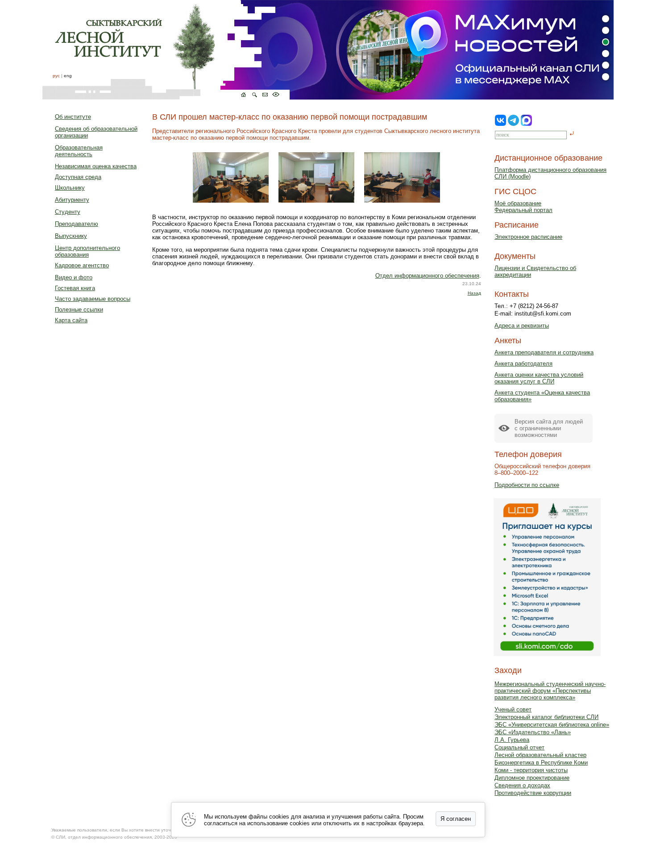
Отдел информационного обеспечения (427, 275)
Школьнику (70, 187)
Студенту (67, 211)
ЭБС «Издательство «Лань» (532, 732)
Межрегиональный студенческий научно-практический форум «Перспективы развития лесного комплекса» (550, 691)
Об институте (73, 116)
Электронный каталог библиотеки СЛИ (546, 717)
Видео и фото (73, 277)
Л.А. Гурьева (511, 739)
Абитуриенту (72, 199)
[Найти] (572, 134)
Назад (474, 293)
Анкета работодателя (523, 363)
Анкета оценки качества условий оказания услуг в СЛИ (538, 378)
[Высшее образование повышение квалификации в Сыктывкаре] (166, 50)
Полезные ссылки (79, 309)
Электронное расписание (528, 236)
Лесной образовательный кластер (540, 755)
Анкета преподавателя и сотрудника (544, 352)
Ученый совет (512, 709)
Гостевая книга (75, 288)
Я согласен (455, 818)
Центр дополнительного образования (87, 251)
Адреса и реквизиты (521, 325)
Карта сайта (71, 320)
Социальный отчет (519, 747)
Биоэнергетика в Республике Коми (541, 762)
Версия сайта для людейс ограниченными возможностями (549, 428)
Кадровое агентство (82, 265)
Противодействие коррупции (532, 793)
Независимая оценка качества (96, 166)
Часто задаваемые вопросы (92, 298)
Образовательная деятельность (79, 151)
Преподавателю (76, 223)
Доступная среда (78, 177)
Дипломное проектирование (531, 777)
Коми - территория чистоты (531, 770)
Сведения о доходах (522, 785)
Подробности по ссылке (526, 485)
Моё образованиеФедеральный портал (523, 206)
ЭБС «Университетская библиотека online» (551, 724)
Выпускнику (71, 236)
